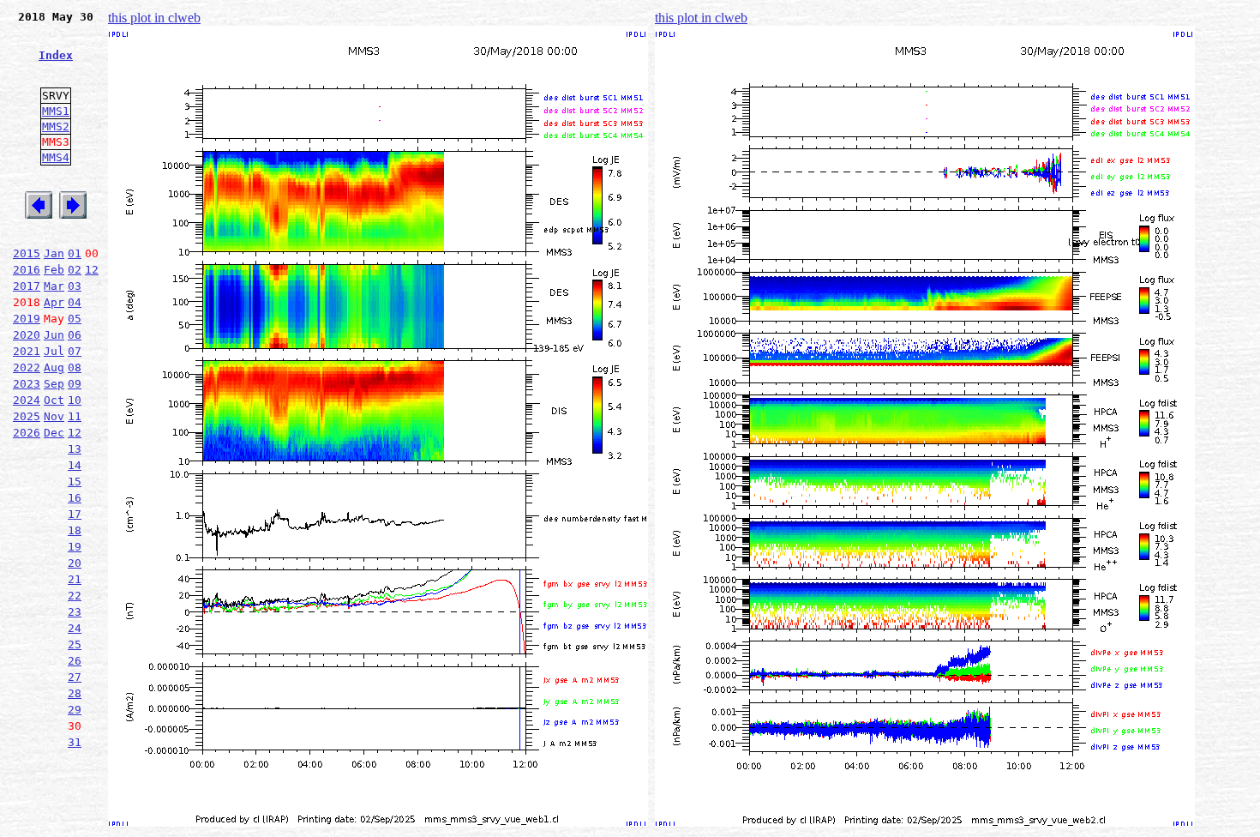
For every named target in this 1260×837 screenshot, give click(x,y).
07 (74, 351)
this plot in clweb (154, 17)
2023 (26, 383)
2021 (26, 351)
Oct (54, 400)
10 (74, 400)
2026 (26, 432)
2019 (26, 318)
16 (74, 497)
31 (74, 742)
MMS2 (55, 126)
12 (92, 269)
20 (74, 563)
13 (74, 449)
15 (74, 481)
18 (74, 530)
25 (74, 644)
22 (74, 595)
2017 (26, 286)
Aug (54, 367)
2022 (26, 367)
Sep (54, 383)
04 (74, 302)
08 (74, 367)
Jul (54, 351)
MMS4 (55, 157)
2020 (26, 334)
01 (74, 253)
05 (74, 318)
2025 (26, 416)
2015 (26, 253)
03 (74, 286)
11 (74, 416)
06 (74, 334)
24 (74, 628)
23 (74, 611)
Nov (54, 416)
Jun (54, 334)
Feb (54, 269)
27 (74, 677)
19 (74, 546)
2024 (26, 400)
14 (74, 465)
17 (74, 514)
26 (74, 660)
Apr (54, 302)
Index (56, 55)
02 (74, 269)
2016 (26, 269)
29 (74, 709)
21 (74, 579)
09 (74, 383)
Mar (54, 286)
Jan (54, 253)
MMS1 (55, 111)
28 (74, 693)
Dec (54, 432)
